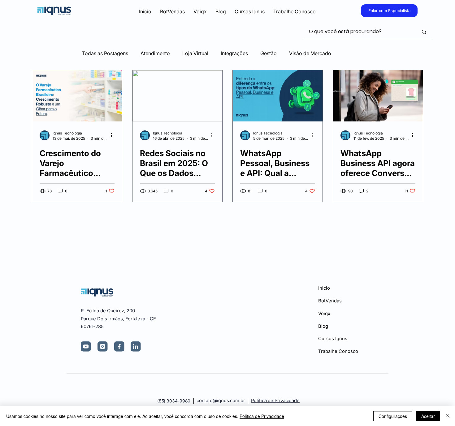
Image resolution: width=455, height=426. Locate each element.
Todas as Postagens (105, 53)
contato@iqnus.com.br (221, 400)
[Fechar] (447, 416)
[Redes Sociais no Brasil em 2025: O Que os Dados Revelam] (177, 95)
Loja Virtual (195, 53)
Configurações (393, 416)
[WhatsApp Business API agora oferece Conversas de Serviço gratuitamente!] (378, 95)
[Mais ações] (113, 135)
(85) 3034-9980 (174, 400)
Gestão (268, 53)
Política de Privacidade (275, 400)
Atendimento (155, 53)
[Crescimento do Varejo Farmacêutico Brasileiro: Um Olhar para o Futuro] (77, 95)
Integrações (234, 53)
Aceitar (428, 416)
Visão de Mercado (310, 53)
